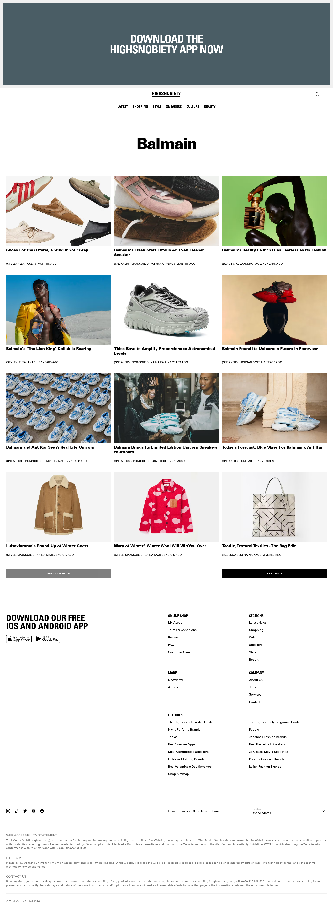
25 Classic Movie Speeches (268, 752)
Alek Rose (25, 263)
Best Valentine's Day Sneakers (190, 766)
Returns (173, 637)
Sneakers (174, 106)
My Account (176, 622)
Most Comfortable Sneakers (188, 752)
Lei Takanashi (28, 362)
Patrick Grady (161, 263)
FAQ (171, 645)
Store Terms (200, 811)
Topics (172, 737)
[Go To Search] (316, 94)
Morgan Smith (250, 362)
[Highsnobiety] (166, 94)
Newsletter (175, 680)
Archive (173, 687)
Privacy (185, 811)
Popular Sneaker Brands (266, 759)
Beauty (210, 106)
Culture (192, 106)
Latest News (258, 622)
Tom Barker (248, 461)
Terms (215, 811)
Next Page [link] (274, 573)
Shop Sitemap (178, 774)
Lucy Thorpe (159, 461)
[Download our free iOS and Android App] (19, 639)
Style (157, 106)
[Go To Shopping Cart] (324, 94)
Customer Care (179, 652)
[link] (58, 220)
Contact (254, 702)
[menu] (8, 94)
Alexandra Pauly (249, 263)
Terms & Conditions (182, 630)
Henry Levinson (54, 461)
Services (255, 694)
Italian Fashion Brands (265, 766)
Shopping (140, 106)
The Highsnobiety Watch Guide (190, 722)
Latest (122, 106)
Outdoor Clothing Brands (186, 759)
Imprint (172, 811)
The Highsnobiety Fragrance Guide (274, 722)
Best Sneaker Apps (181, 744)
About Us (256, 680)
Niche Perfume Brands (184, 729)
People (254, 729)
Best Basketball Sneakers (267, 744)
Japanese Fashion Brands (268, 737)
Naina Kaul (158, 362)
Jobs (252, 687)
